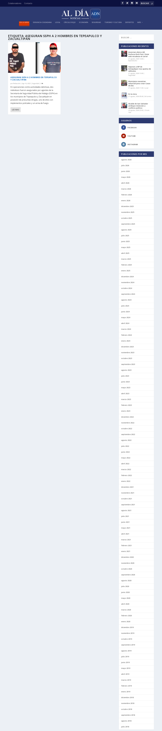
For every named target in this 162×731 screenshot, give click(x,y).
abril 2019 (125, 674)
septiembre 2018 (128, 715)
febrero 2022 (126, 475)
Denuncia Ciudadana (42, 22)
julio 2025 (125, 235)
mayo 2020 (125, 598)
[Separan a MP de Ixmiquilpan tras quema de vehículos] (124, 68)
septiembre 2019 (128, 645)
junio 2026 (125, 171)
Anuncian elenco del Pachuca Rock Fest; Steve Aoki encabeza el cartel (138, 54)
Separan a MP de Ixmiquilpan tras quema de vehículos (139, 69)
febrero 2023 (126, 405)
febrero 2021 (126, 545)
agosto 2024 (126, 300)
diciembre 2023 (127, 347)
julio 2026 (125, 165)
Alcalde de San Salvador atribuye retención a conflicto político (138, 106)
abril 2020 (125, 604)
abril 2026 (125, 183)
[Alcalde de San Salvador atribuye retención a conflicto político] (124, 105)
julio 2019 (125, 656)
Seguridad (96, 22)
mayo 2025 (125, 247)
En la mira (24, 22)
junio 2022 (125, 452)
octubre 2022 (126, 428)
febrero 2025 (126, 265)
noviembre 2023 (127, 352)
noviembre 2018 (127, 703)
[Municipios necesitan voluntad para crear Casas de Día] (124, 83)
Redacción (16, 83)
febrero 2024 (126, 335)
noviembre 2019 (127, 633)
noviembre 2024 (127, 282)
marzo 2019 (126, 680)
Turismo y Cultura (113, 22)
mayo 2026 (125, 177)
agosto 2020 (126, 580)
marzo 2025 (126, 259)
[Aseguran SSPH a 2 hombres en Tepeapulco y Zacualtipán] (34, 58)
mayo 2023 (125, 387)
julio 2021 (125, 516)
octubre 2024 (126, 288)
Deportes (129, 22)
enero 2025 (125, 270)
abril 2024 (125, 323)
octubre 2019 (126, 639)
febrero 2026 (126, 195)
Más (139, 22)
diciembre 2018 (127, 697)
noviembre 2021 (127, 493)
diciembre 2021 (127, 487)
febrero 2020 (126, 615)
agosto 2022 (126, 440)
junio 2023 (125, 382)
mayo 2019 (125, 668)
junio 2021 (125, 522)
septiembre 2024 (128, 294)
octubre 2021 (126, 499)
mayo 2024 (125, 317)
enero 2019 (125, 691)
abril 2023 (125, 393)
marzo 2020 (126, 610)
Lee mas (15, 109)
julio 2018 (125, 727)
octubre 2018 (126, 709)
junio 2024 (125, 311)
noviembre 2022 (127, 423)
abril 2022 (125, 463)
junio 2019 (125, 662)
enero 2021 (125, 551)
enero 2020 (125, 621)
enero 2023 (125, 411)
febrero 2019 (126, 686)
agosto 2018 (126, 721)
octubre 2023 (126, 358)
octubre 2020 (126, 569)
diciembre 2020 (127, 557)
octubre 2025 (126, 218)
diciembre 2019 (127, 627)
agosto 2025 (126, 230)
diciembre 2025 (127, 206)
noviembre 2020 (127, 563)
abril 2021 (125, 534)
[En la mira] (124, 96)
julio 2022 (125, 446)
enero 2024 (125, 341)
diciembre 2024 (127, 276)
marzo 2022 (126, 469)
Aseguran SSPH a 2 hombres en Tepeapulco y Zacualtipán (33, 78)
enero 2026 (125, 200)
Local (57, 22)
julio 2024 (125, 306)
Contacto (28, 3)
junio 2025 (125, 241)
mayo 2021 (125, 528)
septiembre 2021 (128, 504)
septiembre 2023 (128, 364)
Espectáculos (132, 61)
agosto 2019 (126, 651)
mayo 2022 (125, 458)
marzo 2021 (126, 540)
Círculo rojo (70, 22)
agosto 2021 (126, 510)
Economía (83, 22)
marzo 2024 (126, 329)
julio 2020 (125, 586)
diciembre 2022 (127, 417)
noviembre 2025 (127, 212)
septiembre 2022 (128, 434)
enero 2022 (125, 481)
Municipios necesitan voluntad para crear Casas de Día (139, 83)
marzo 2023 (126, 399)
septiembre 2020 (128, 575)
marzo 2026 (126, 189)
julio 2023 (125, 376)
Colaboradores (14, 3)
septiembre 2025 (128, 224)
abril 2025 (125, 253)
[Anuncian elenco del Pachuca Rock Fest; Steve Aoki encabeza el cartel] (124, 54)
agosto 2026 (126, 160)
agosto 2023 (126, 370)
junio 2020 (125, 592)
